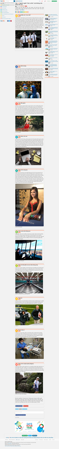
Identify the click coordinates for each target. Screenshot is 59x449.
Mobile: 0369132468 (12, 439)
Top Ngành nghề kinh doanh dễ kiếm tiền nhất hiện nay (53, 51)
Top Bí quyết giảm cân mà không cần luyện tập (52, 38)
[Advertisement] (29, 58)
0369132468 (9, 443)
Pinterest (11, 21)
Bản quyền (22, 439)
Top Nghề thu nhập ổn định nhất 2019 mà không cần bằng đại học (53, 15)
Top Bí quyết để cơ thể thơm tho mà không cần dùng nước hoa (53, 35)
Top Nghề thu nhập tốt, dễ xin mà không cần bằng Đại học (53, 18)
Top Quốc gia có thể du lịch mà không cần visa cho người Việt (53, 48)
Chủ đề (50, 439)
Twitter (9, 21)
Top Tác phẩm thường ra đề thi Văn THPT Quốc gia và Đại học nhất (53, 75)
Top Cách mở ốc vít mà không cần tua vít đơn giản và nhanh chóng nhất (53, 45)
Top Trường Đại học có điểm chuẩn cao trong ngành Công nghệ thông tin (53, 61)
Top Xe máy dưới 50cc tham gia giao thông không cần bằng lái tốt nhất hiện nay (53, 32)
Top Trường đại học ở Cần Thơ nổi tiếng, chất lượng (53, 55)
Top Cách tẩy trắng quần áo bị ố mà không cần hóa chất (53, 24)
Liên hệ (53, 439)
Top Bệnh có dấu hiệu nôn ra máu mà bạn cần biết (53, 71)
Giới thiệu (6, 439)
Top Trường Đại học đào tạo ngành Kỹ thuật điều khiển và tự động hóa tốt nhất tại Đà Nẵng (53, 65)
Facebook (8, 21)
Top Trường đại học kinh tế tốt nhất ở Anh (53, 58)
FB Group (36, 439)
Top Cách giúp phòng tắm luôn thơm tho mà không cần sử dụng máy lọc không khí (53, 28)
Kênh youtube (46, 439)
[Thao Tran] (15, 6)
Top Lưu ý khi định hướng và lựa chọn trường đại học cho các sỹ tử (53, 68)
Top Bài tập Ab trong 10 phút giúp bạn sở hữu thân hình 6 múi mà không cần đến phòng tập (53, 42)
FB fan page (41, 439)
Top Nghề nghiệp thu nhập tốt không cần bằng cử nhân (53, 21)
